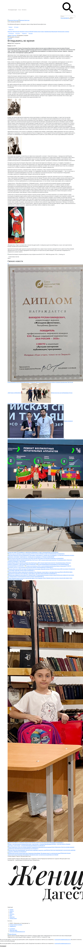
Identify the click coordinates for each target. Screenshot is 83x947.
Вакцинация (54, 31)
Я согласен (3, 946)
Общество (10, 31)
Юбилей (31, 31)
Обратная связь (13, 930)
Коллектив (11, 33)
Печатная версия (65, 18)
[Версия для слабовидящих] (70, 18)
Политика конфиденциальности (17, 931)
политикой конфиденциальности (63, 939)
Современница (47, 31)
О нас (19, 9)
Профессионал (37, 31)
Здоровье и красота (24, 31)
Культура (17, 31)
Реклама (31, 33)
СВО (14, 31)
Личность (12, 914)
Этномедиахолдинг (12, 9)
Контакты (24, 9)
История (16, 27)
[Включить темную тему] (69, 18)
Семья (42, 31)
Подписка (24, 33)
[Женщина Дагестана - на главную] (18, 20)
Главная (10, 27)
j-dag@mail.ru (13, 926)
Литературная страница (63, 31)
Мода (11, 915)
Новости (11, 29)
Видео (11, 912)
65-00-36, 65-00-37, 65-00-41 (16, 924)
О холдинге (12, 928)
